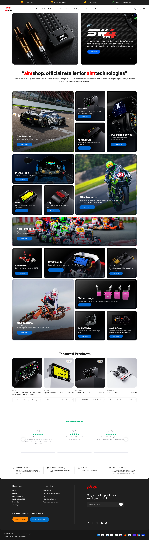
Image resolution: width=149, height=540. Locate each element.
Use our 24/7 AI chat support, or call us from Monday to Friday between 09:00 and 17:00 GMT (28, 471)
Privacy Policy (22, 536)
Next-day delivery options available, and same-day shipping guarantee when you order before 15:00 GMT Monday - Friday (124, 471)
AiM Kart (46, 390)
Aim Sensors (110, 390)
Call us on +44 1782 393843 (89, 470)
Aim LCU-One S (112, 392)
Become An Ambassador (51, 493)
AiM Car (14, 390)
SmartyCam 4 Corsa (82, 392)
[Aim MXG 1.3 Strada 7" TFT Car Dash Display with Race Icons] (27, 373)
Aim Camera (78, 390)
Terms (16, 536)
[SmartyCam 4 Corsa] (90, 373)
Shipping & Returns (8, 536)
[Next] (129, 57)
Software (15, 493)
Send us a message (20, 519)
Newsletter (15, 502)
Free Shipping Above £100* (123, 2)
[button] (23, 439)
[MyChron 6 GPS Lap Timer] (59, 373)
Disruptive (29, 534)
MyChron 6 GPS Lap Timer (53, 392)
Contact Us (47, 490)
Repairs (45, 496)
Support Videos (17, 496)
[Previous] (19, 57)
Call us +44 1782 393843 (39, 519)
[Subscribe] (121, 504)
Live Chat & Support (49, 499)
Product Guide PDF (18, 499)
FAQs (14, 490)
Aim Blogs (15, 505)
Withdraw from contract (51, 502)
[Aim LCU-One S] (122, 373)
